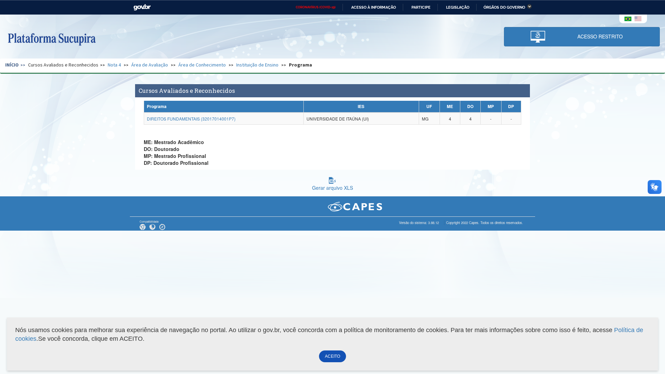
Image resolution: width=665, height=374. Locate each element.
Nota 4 (114, 65)
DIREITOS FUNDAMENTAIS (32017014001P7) (191, 119)
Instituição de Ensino (257, 65)
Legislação (457, 7)
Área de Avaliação (149, 65)
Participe (421, 7)
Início (12, 65)
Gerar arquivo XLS (332, 187)
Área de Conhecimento (202, 65)
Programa (300, 65)
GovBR (142, 7)
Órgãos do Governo (504, 7)
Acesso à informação (373, 7)
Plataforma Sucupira (51, 38)
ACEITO (332, 356)
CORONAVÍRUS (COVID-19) (316, 7)
